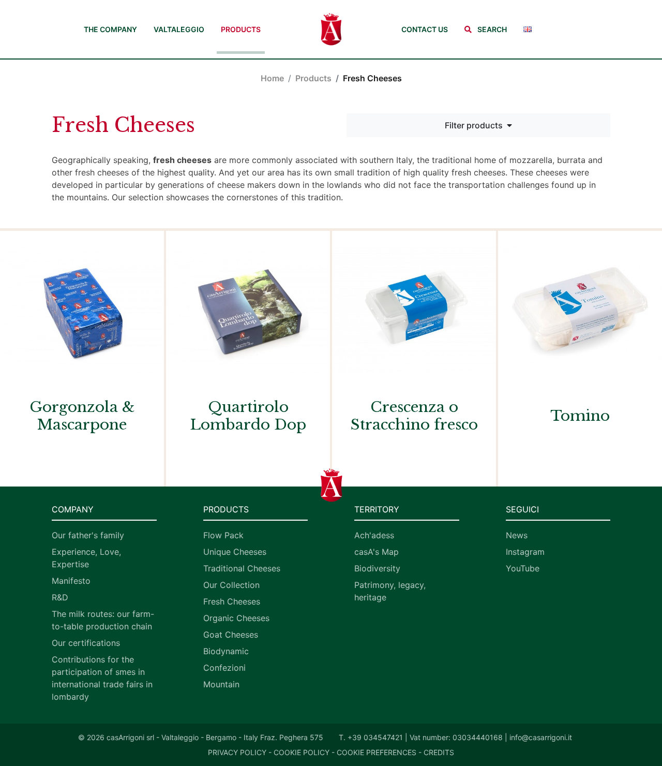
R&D (60, 597)
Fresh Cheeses (231, 601)
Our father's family (88, 535)
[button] (485, 29)
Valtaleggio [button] (179, 29)
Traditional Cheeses (241, 568)
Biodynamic (226, 651)
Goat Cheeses (230, 634)
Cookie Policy (301, 752)
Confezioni (224, 667)
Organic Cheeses (236, 618)
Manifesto (71, 581)
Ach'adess (374, 535)
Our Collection (231, 585)
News (517, 535)
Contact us (424, 29)
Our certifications (86, 643)
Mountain (221, 684)
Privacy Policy (237, 752)
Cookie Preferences (376, 752)
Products (241, 29)
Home (272, 78)
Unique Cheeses (234, 552)
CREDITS (439, 752)
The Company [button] (110, 29)
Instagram (525, 552)
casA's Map (376, 552)
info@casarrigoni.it (540, 737)
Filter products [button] (474, 125)
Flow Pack (223, 535)
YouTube (522, 568)
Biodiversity (377, 568)
